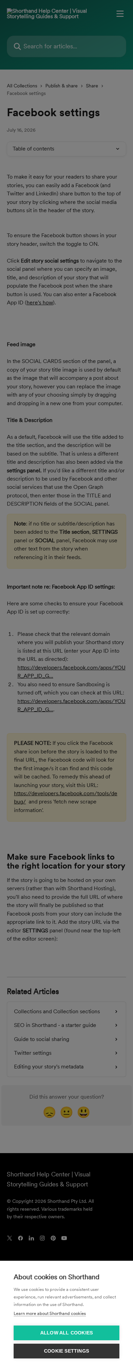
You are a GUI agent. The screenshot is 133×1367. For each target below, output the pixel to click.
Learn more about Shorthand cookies (50, 1313)
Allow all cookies (66, 1332)
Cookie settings (66, 1351)
